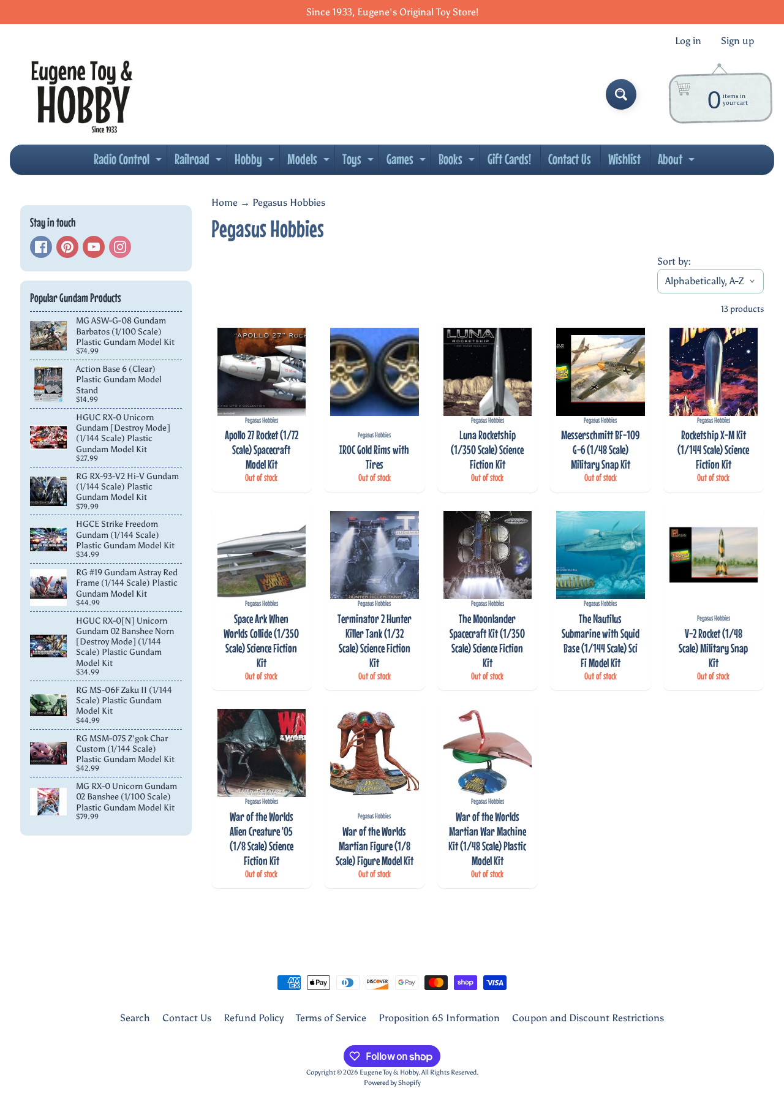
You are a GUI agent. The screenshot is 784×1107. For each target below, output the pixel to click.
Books (458, 162)
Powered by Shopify (392, 1082)
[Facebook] (41, 247)
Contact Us (569, 159)
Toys (359, 162)
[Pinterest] (67, 247)
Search (135, 1018)
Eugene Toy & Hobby (389, 1072)
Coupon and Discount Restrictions (588, 1018)
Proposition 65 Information (439, 1018)
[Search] (621, 94)
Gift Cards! (509, 159)
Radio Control (129, 162)
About (678, 162)
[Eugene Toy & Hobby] (82, 94)
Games (407, 162)
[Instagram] (120, 247)
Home (224, 202)
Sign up (737, 41)
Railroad (200, 162)
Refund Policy (254, 1018)
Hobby (256, 162)
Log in (688, 41)
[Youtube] (94, 247)
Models (310, 162)
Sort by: (674, 261)
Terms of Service (331, 1018)
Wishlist (624, 159)
